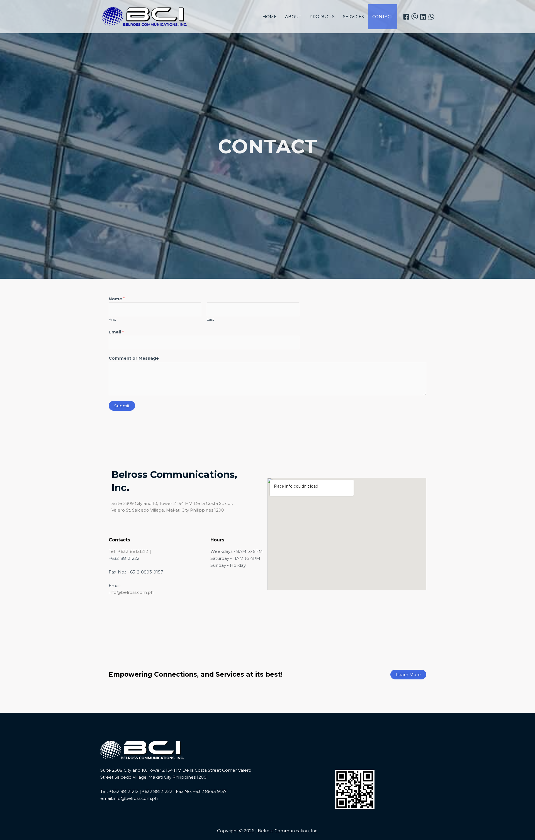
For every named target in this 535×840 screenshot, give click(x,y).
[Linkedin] (423, 16)
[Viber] (414, 16)
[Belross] (144, 16)
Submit (122, 405)
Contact (382, 16)
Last (210, 319)
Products (322, 16)
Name (117, 298)
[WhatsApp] (431, 16)
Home (269, 16)
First (112, 319)
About (293, 16)
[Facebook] (406, 16)
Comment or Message (134, 358)
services (353, 16)
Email (116, 332)
